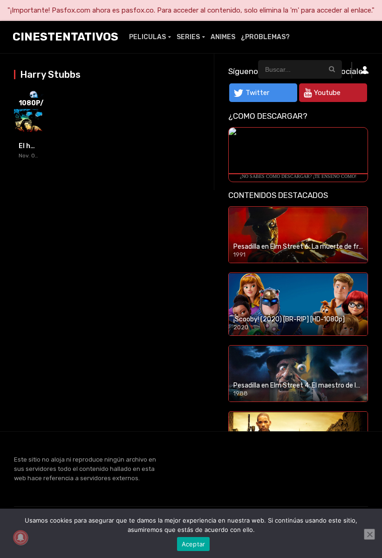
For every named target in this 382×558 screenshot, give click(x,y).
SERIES (188, 37)
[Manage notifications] (20, 537)
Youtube (327, 92)
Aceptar (193, 544)
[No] (369, 534)
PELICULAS (147, 37)
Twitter (257, 92)
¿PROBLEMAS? (265, 37)
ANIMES (223, 37)
